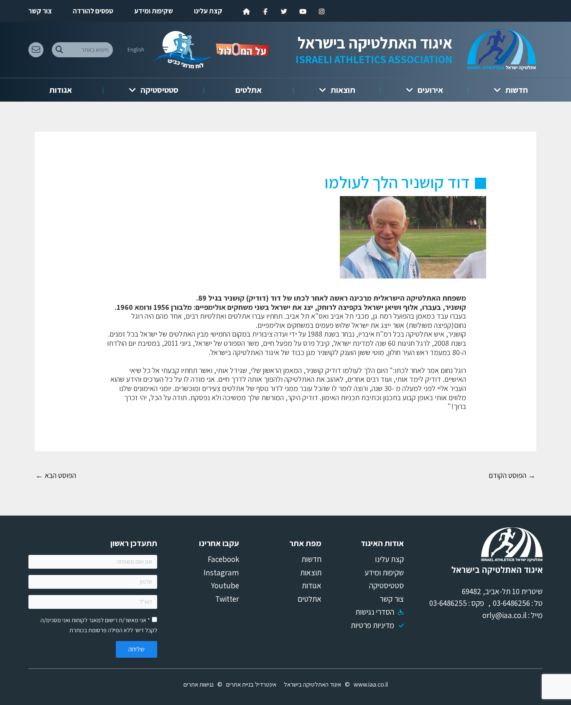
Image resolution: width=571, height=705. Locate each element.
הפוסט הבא (56, 475)
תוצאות (343, 90)
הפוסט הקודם (512, 475)
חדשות (516, 90)
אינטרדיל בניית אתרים (251, 684)
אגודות (60, 90)
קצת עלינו (208, 11)
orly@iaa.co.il (504, 615)
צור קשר (40, 11)
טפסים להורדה (93, 11)
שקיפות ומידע (153, 11)
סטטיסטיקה (159, 90)
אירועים (430, 90)
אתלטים (248, 90)
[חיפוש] (59, 49)
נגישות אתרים (199, 684)
